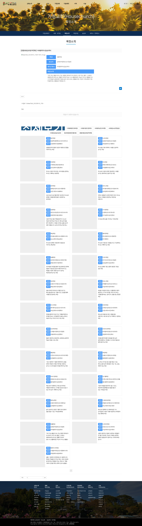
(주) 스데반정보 (70, 524)
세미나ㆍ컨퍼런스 (94, 33)
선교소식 (101, 502)
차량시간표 (36, 504)
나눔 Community (102, 486)
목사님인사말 (37, 491)
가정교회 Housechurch (70, 486)
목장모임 (75, 33)
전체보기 (43, 128)
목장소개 (67, 33)
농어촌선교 (58, 497)
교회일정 (90, 491)
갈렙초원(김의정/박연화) (86, 133)
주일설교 (47, 491)
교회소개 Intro (36, 486)
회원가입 (132, 3)
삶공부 (84, 33)
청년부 (78, 499)
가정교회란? (46, 33)
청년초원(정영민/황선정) (70, 133)
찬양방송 (47, 499)
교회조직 (90, 493)
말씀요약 (101, 497)
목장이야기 (101, 493)
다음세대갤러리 (81, 502)
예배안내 (36, 499)
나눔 (85, 3)
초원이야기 (101, 495)
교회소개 (29, 3)
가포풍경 (101, 504)
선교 (48, 3)
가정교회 (57, 3)
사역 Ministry (90, 486)
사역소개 (90, 495)
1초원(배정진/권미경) (72, 128)
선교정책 (58, 491)
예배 (38, 3)
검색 (45, 477)
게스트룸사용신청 (60, 499)
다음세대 (66, 3)
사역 (75, 3)
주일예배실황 (48, 493)
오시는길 (36, 502)
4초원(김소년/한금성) (114, 128)
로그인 (126, 3)
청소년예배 (47, 506)
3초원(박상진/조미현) (100, 128)
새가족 (100, 506)
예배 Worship (47, 486)
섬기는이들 (36, 495)
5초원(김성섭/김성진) (55, 133)
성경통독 (47, 508)
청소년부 (79, 497)
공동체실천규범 (91, 497)
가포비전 (36, 493)
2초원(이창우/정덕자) (86, 128)
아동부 (78, 495)
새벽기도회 (47, 497)
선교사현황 (58, 493)
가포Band (101, 491)
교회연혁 (36, 497)
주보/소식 (101, 499)
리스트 (22, 96)
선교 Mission (58, 486)
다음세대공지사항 (81, 491)
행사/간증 (47, 504)
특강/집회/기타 (48, 502)
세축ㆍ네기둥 (57, 33)
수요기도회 (47, 495)
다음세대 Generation (80, 486)
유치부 (78, 493)
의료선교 (58, 495)
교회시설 (36, 506)
